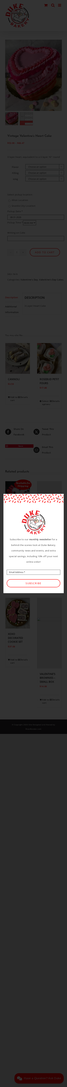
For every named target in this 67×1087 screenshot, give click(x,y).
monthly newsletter (40, 539)
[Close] (57, 498)
